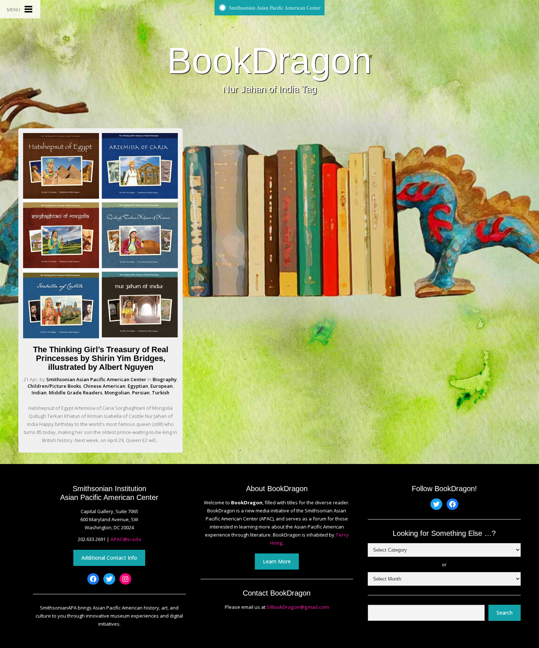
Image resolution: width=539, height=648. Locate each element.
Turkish (160, 392)
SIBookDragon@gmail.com (298, 607)
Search (504, 612)
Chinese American (104, 386)
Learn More (277, 561)
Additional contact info (109, 557)
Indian (39, 392)
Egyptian (138, 386)
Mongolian (117, 392)
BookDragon (269, 60)
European (161, 386)
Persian (141, 392)
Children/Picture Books (54, 386)
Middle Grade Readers (75, 392)
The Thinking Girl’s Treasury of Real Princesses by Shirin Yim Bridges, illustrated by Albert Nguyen (100, 358)
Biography (165, 379)
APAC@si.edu (125, 539)
